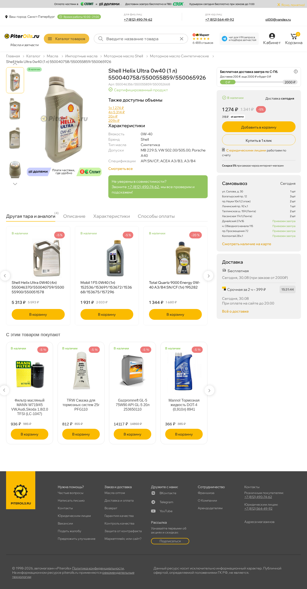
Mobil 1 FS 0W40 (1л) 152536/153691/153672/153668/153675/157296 (106, 287)
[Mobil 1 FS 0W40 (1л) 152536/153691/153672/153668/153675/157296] (106, 258)
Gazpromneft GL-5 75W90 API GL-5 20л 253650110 (132, 404)
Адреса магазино (259, 522)
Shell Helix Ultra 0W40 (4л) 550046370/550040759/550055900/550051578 (38, 287)
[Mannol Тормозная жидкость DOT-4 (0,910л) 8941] (184, 369)
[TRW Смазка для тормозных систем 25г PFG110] (81, 369)
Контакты (65, 508)
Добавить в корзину (258, 127)
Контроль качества (119, 523)
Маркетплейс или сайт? (123, 539)
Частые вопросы (70, 493)
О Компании (207, 500)
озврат (111, 508)
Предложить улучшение (76, 539)
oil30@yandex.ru (278, 19)
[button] (15, 63)
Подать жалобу (69, 531)
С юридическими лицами (246, 150)
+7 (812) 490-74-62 (138, 19)
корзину (38, 314)
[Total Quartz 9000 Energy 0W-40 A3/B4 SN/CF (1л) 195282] (175, 258)
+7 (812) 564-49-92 (219, 19)
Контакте (168, 493)
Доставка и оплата (119, 500)
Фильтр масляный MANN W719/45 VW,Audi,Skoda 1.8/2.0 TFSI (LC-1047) (29, 407)
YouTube (166, 511)
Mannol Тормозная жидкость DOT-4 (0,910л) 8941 (184, 404)
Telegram (166, 502)
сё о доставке (235, 311)
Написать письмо (71, 500)
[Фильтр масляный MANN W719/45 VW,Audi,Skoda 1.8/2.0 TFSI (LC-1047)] (30, 370)
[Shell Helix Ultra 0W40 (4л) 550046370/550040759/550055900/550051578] (38, 258)
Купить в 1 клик (259, 140)
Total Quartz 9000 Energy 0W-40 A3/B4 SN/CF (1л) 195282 (174, 284)
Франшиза (206, 493)
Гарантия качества (119, 516)
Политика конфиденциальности (98, 568)
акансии (65, 523)
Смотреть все (120, 168)
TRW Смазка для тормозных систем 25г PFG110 (81, 404)
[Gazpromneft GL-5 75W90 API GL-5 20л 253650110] (132, 368)
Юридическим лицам (74, 516)
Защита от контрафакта (123, 531)
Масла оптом (115, 493)
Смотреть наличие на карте (246, 244)
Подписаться (170, 541)
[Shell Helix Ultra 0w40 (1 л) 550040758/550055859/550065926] (64, 126)
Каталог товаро (70, 38)
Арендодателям (210, 508)
